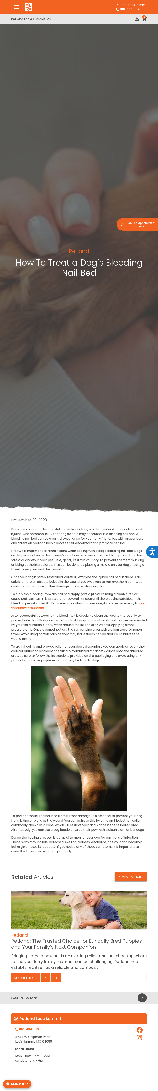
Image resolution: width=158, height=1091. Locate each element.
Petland (79, 251)
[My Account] (137, 19)
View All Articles (131, 877)
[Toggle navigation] (16, 7)
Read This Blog (25, 978)
